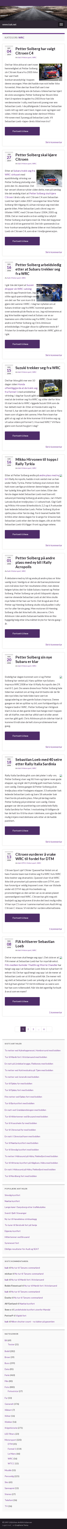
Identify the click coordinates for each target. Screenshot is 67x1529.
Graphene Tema (21, 1525)
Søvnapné (9, 1488)
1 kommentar (55, 929)
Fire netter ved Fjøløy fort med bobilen (23, 1096)
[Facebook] (8, 2)
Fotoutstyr (13, 1391)
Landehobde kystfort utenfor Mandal (32, 1309)
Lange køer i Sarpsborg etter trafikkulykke (25, 1207)
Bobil (7, 1351)
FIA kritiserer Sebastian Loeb (34, 943)
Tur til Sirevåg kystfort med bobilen (22, 1149)
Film (6, 1381)
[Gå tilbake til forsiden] (33, 13)
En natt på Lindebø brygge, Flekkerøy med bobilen (29, 1063)
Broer (7, 1357)
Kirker (8, 1416)
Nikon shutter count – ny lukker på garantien (33, 1321)
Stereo (8, 1494)
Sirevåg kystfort (12, 1195)
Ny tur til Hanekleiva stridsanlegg (21, 1219)
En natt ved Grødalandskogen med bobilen (25, 1110)
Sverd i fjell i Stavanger (15, 1213)
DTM (24, 863)
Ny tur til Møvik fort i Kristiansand (27, 1279)
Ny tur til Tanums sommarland (25, 1267)
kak (19, 57)
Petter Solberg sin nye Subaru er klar (33, 659)
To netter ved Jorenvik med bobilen (22, 1076)
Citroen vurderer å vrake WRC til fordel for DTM (35, 856)
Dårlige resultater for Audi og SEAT (22, 1249)
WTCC (11, 1463)
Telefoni (9, 1500)
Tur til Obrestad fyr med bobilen (20, 1129)
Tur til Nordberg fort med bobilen (21, 1176)
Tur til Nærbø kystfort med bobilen (21, 1143)
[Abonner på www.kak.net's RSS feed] (3, 2)
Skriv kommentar (53, 142)
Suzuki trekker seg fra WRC (37, 367)
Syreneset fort (12, 1243)
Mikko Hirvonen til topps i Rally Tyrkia (36, 461)
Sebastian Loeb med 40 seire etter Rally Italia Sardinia (38, 761)
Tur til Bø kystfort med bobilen (19, 1103)
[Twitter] (13, 2)
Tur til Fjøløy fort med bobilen (19, 1090)
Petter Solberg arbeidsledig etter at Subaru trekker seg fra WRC (38, 269)
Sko (6, 1482)
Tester (11, 1344)
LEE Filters (10, 1433)
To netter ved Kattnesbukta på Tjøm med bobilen (29, 1070)
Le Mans (12, 1453)
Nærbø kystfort (12, 1201)
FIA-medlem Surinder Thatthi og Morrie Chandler (31, 964)
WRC (34, 57)
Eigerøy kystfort (13, 1231)
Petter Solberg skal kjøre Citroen (36, 157)
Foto (7, 1387)
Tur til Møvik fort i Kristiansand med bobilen (26, 1057)
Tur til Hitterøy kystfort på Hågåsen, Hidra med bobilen (31, 1162)
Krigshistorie (11, 1427)
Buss (7, 1363)
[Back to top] (60, 1522)
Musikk (8, 1470)
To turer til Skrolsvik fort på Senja (21, 1225)
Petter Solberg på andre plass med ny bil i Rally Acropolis (35, 562)
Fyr (6, 1398)
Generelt (9, 1404)
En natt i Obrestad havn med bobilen (22, 1136)
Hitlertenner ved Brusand (17, 1237)
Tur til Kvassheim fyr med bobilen (21, 1123)
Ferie (7, 1375)
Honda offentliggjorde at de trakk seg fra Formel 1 (21, 388)
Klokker (8, 1422)
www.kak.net (9, 24)
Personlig (9, 1476)
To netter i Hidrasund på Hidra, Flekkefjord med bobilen (31, 1156)
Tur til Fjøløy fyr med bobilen (18, 1083)
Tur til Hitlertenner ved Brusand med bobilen (26, 1116)
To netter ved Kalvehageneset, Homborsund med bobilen (33, 1050)
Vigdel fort (21, 1315)
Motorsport (26, 57)
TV (6, 1506)
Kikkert (8, 1410)
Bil (6, 1340)
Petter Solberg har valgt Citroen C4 (35, 50)
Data (7, 1369)
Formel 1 (12, 1448)
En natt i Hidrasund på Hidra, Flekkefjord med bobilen (30, 1169)
